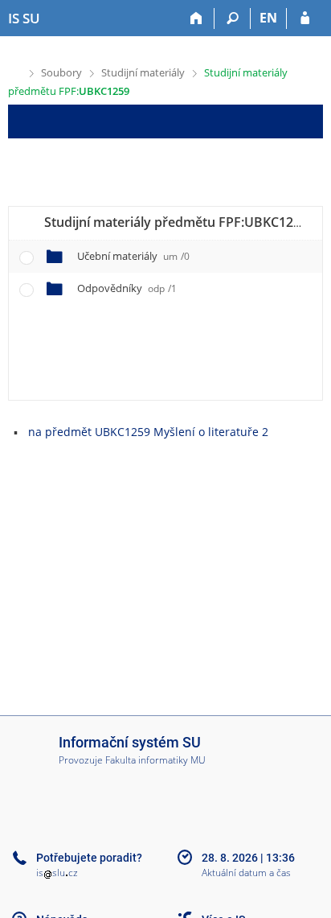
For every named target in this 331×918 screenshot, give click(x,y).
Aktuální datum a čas (246, 873)
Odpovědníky (127, 288)
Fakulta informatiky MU (155, 760)
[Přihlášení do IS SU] (305, 18)
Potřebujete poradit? (89, 857)
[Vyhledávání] (233, 18)
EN (268, 18)
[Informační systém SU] (15, 71)
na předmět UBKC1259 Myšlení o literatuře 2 (148, 431)
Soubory (61, 72)
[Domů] (196, 18)
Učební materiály (133, 256)
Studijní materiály (143, 72)
